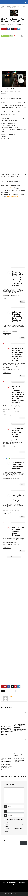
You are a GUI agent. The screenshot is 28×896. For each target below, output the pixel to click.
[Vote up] (9, 268)
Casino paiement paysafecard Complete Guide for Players (18, 466)
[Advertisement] (14, 55)
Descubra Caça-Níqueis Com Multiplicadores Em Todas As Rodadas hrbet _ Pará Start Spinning (18, 354)
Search (3, 840)
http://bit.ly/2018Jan (13, 196)
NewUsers (8, 691)
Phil (4, 24)
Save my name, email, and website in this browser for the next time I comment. (13, 821)
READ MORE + (7, 298)
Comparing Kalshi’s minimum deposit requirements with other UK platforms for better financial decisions (18, 279)
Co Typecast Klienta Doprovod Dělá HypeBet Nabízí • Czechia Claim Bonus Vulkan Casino (18, 317)
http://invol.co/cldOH (7, 188)
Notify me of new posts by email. (14, 828)
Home (2, 6)
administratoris (8, 295)
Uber (14, 691)
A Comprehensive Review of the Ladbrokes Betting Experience (18, 531)
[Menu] (2, 2)
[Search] (25, 2)
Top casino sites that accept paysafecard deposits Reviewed (18, 432)
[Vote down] (7, 268)
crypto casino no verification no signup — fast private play (18, 498)
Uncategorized (9, 6)
